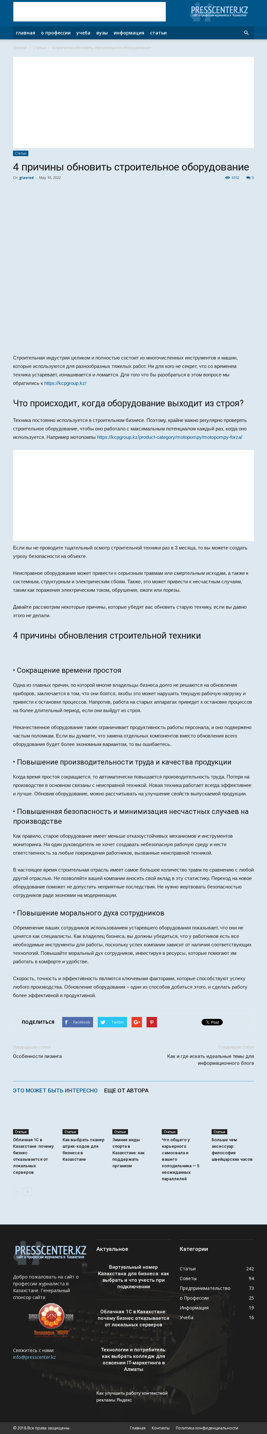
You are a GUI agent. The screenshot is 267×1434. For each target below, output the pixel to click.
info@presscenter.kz (34, 1357)
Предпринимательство (205, 1288)
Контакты (161, 1428)
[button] (246, 33)
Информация (129, 33)
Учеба (84, 33)
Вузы (102, 33)
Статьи (158, 33)
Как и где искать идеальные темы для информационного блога (210, 1059)
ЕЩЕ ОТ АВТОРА (126, 1090)
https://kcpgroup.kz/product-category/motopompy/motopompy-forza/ (169, 437)
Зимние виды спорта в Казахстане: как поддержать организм (128, 1152)
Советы (188, 1278)
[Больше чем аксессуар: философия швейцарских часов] (233, 1120)
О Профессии (56, 33)
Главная (25, 33)
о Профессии (194, 1298)
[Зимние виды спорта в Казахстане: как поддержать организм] (133, 1120)
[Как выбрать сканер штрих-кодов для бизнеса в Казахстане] (84, 1120)
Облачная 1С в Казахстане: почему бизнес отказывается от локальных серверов (133, 1318)
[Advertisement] (89, 11)
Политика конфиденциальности (207, 1428)
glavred (26, 177)
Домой (20, 47)
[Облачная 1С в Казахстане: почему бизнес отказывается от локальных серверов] (34, 1120)
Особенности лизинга (37, 1056)
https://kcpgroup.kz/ (65, 383)
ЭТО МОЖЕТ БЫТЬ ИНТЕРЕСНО (55, 1090)
